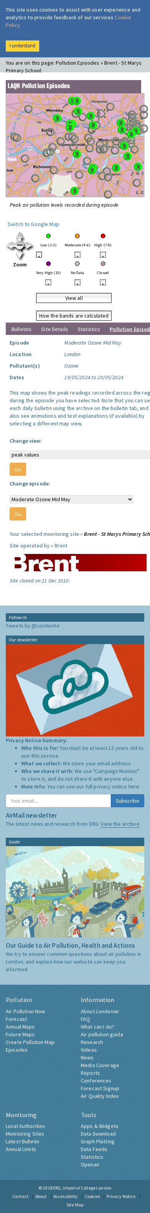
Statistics (89, 329)
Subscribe (127, 800)
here (134, 786)
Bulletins (22, 329)
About (41, 1196)
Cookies (92, 1196)
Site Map (75, 1205)
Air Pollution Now (25, 1011)
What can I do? (97, 1026)
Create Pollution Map (30, 1042)
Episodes (17, 1049)
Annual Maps (20, 1026)
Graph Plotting (98, 1141)
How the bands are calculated (74, 315)
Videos (89, 1049)
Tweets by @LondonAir (33, 625)
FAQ (85, 1019)
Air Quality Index (99, 1096)
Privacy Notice (121, 1196)
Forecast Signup (100, 1088)
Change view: (26, 440)
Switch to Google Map (33, 224)
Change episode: (30, 483)
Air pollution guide (102, 1034)
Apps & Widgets (99, 1126)
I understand (22, 45)
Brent (61, 545)
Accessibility (65, 1196)
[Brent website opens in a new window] (78, 559)
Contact (20, 1196)
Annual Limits (21, 1149)
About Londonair (100, 1011)
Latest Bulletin (22, 1141)
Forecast (16, 1019)
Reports (90, 1072)
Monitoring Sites (25, 1133)
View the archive (120, 823)
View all (74, 297)
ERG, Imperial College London (82, 1188)
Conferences (96, 1080)
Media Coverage (100, 1065)
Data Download (98, 1133)
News (87, 1057)
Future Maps (20, 1034)
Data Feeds (94, 1149)
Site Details (54, 329)
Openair (90, 1164)
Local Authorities (25, 1126)
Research (92, 1042)
